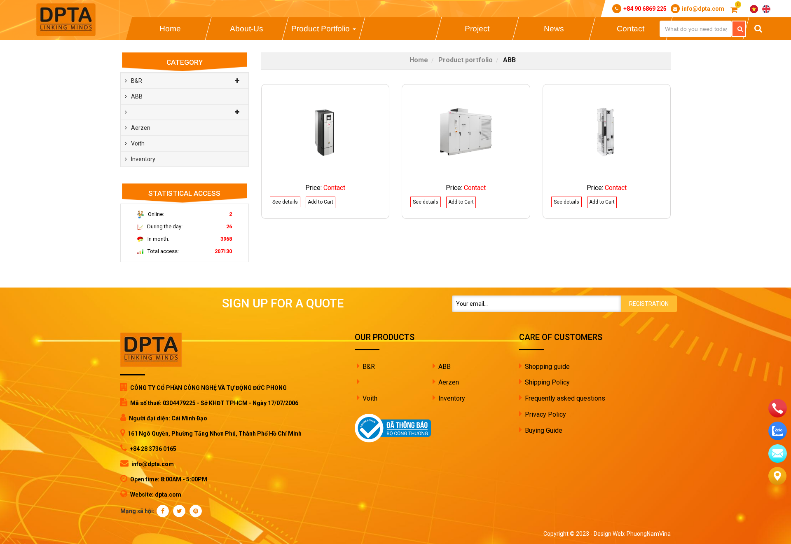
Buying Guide (543, 430)
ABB (137, 96)
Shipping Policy (547, 382)
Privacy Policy (545, 414)
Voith (138, 143)
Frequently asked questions (565, 398)
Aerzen (140, 127)
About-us (246, 28)
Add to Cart (320, 202)
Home (169, 28)
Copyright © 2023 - (568, 533)
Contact (630, 28)
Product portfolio (321, 28)
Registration (649, 303)
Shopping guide (547, 366)
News (554, 28)
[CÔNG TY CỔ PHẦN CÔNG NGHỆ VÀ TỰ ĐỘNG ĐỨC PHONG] (66, 19)
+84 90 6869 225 (645, 8)
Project (477, 28)
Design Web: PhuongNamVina (632, 533)
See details (285, 202)
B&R (136, 80)
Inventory (143, 159)
